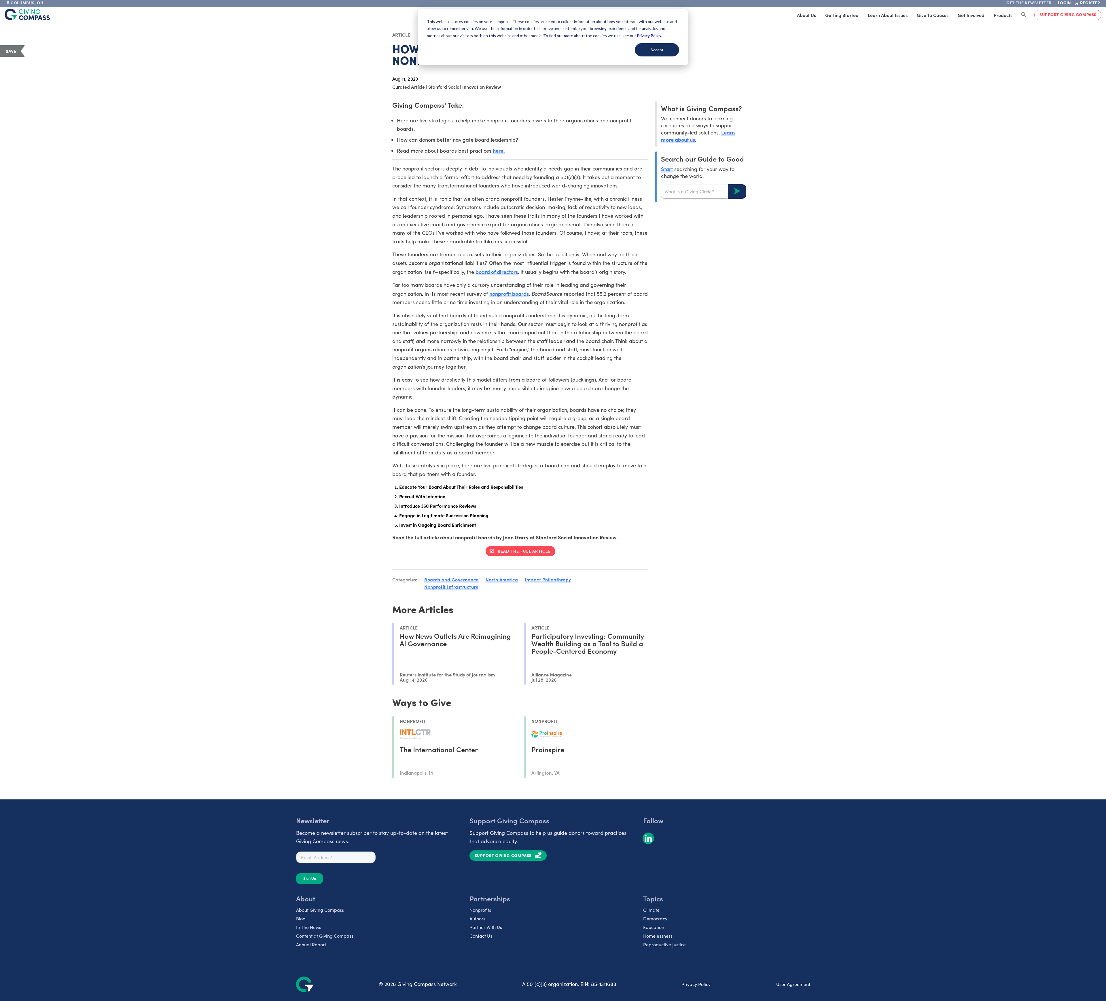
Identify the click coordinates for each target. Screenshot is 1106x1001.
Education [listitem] (653, 927)
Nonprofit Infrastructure (451, 586)
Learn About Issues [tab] (888, 15)
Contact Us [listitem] (480, 936)
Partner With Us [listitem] (485, 927)
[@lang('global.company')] (27, 14)
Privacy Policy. (649, 35)
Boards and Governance (451, 579)
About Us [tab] (806, 15)
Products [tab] (1003, 15)
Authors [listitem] (477, 918)
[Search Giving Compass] (1024, 15)
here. (499, 150)
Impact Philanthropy (548, 579)
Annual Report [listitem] (311, 944)
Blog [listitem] (301, 918)
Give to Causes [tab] (932, 15)
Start (667, 168)
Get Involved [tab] (971, 15)
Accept (657, 49)
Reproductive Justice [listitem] (664, 944)
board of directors (497, 271)
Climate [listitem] (651, 910)
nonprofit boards (509, 293)
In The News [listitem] (308, 927)
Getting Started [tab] (842, 15)
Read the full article (524, 551)
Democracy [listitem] (655, 918)
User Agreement (793, 984)
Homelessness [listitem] (658, 936)
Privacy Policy (696, 984)
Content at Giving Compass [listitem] (324, 936)
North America (502, 579)
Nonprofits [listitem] (480, 910)
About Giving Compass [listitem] (320, 910)
